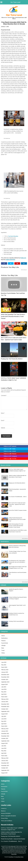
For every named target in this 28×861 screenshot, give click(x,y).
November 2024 (5, 677)
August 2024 (4, 684)
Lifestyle (3, 645)
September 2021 (5, 770)
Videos (3, 653)
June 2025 (3, 662)
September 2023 (5, 711)
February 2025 (4, 669)
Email (3, 420)
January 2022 (4, 760)
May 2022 (3, 750)
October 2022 (4, 738)
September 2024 (5, 682)
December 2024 (5, 674)
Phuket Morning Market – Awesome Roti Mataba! (13, 838)
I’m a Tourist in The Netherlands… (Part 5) (11, 841)
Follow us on (10, 446)
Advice (3, 635)
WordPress (11, 856)
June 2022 (3, 748)
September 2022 (5, 741)
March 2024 (4, 696)
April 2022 (3, 753)
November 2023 (5, 706)
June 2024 (3, 689)
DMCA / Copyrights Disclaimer (8, 815)
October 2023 (4, 709)
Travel (2, 650)
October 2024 (4, 679)
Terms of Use (21, 852)
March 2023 (4, 726)
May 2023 (3, 721)
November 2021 (5, 765)
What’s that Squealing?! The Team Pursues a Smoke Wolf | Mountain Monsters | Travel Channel (13, 316)
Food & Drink (5, 30)
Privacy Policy (4, 818)
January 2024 (4, 701)
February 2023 (4, 728)
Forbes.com (23, 257)
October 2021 (4, 768)
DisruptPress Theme (19, 856)
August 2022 (4, 743)
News (2, 648)
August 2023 (4, 713)
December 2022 (5, 733)
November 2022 (5, 736)
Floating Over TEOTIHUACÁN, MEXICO (11, 358)
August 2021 (4, 772)
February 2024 (4, 699)
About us (3, 811)
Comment (4, 395)
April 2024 (3, 694)
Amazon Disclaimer (6, 813)
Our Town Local (15, 2)
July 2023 (3, 716)
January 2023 (4, 731)
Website (3, 427)
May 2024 (3, 691)
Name (3, 413)
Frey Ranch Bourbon (13, 236)
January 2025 (4, 672)
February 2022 (4, 758)
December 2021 (5, 763)
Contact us (3, 808)
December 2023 (5, 704)
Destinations (4, 638)
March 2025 (4, 667)
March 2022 (4, 755)
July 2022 (3, 745)
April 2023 (3, 723)
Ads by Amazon (24, 269)
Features (3, 640)
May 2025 (3, 664)
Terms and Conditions (6, 820)
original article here (10, 259)
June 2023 (3, 718)
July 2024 (3, 686)
